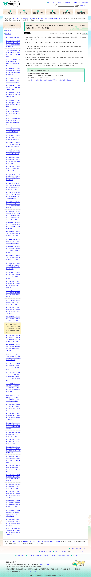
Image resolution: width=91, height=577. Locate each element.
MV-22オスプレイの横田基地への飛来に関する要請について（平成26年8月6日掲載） (13, 293)
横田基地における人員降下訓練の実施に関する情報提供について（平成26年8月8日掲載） (13, 284)
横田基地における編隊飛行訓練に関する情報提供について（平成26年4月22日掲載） (13, 459)
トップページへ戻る (60, 551)
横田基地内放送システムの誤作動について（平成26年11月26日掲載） (13, 94)
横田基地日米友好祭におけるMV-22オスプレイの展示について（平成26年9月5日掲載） (13, 204)
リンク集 (74, 555)
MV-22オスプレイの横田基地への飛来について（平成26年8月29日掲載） (13, 233)
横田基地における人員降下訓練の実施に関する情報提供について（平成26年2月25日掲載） (13, 522)
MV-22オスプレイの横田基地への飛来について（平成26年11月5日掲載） (13, 129)
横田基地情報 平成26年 (52, 18)
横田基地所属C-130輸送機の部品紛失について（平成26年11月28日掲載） (13, 80)
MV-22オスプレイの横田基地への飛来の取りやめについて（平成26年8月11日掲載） (13, 275)
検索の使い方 (84, 5)
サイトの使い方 (20, 555)
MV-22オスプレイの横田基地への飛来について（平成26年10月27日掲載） (13, 144)
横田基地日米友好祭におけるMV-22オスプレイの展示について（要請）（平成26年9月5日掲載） (13, 195)
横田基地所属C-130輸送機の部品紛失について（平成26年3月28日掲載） (13, 486)
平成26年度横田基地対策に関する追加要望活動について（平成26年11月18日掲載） (13, 112)
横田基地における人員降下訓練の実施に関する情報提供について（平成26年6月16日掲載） (13, 425)
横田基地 (40, 18)
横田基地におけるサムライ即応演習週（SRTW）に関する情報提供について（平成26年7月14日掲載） (13, 338)
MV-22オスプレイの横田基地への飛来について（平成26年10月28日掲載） (13, 137)
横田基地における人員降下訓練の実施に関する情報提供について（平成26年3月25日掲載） (13, 494)
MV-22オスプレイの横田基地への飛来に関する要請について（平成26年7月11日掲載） (13, 347)
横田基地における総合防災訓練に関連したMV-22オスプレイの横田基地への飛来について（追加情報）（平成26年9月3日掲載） (13, 215)
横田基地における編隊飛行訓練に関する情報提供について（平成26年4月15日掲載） (13, 468)
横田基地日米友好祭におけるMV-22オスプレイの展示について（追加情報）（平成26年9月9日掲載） (13, 186)
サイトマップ (51, 2)
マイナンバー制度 (31, 571)
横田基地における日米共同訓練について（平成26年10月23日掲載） (13, 168)
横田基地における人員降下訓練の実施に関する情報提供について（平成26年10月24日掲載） (13, 160)
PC (74, 551)
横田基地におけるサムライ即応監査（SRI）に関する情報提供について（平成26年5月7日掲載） (13, 449)
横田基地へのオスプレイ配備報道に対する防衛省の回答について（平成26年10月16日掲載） (13, 177)
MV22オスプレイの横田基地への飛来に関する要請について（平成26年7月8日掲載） (13, 366)
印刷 (84, 33)
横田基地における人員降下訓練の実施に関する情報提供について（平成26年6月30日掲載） (13, 416)
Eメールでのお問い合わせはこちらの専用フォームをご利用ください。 (51, 80)
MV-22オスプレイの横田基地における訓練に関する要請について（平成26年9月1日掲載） (13, 225)
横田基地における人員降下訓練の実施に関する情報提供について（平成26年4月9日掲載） (13, 477)
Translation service (80, 2)
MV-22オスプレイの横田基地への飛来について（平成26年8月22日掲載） (13, 257)
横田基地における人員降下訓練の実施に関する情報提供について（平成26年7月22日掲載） (13, 310)
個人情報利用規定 (64, 555)
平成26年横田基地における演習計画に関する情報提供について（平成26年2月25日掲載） (13, 531)
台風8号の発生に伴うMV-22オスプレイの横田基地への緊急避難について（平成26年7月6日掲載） (13, 398)
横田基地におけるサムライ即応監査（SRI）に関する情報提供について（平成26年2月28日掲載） (13, 513)
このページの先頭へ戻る (78, 548)
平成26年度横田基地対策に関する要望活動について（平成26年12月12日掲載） (13, 62)
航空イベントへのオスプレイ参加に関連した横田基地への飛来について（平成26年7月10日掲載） (13, 357)
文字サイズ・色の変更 (64, 2)
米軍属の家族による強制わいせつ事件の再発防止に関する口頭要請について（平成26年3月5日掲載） (13, 503)
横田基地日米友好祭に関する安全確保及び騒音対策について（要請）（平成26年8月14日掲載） (13, 266)
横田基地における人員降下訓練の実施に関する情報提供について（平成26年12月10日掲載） (13, 71)
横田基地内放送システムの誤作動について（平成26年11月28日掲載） (13, 87)
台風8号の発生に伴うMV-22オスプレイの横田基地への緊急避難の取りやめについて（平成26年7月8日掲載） (13, 376)
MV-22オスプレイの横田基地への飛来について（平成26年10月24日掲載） (13, 151)
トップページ (16, 18)
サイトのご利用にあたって (34, 555)
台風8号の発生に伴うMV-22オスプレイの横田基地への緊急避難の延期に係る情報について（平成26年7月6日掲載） (13, 387)
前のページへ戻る (46, 551)
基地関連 (33, 18)
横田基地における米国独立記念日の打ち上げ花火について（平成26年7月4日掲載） (13, 407)
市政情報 (25, 18)
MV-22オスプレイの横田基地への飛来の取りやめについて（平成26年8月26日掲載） (13, 249)
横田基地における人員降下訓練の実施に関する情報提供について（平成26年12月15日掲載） (13, 43)
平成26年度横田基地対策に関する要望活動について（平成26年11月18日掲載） (13, 121)
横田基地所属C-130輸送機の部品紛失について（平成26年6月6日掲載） (13, 434)
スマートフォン (80, 551)
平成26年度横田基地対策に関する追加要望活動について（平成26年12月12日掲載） (13, 53)
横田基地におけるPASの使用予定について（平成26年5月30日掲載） (13, 441)
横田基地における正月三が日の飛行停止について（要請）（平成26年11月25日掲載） (13, 103)
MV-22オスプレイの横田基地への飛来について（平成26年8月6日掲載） (13, 302)
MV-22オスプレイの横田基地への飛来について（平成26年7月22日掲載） (13, 318)
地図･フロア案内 (44, 564)
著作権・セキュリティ (50, 555)
